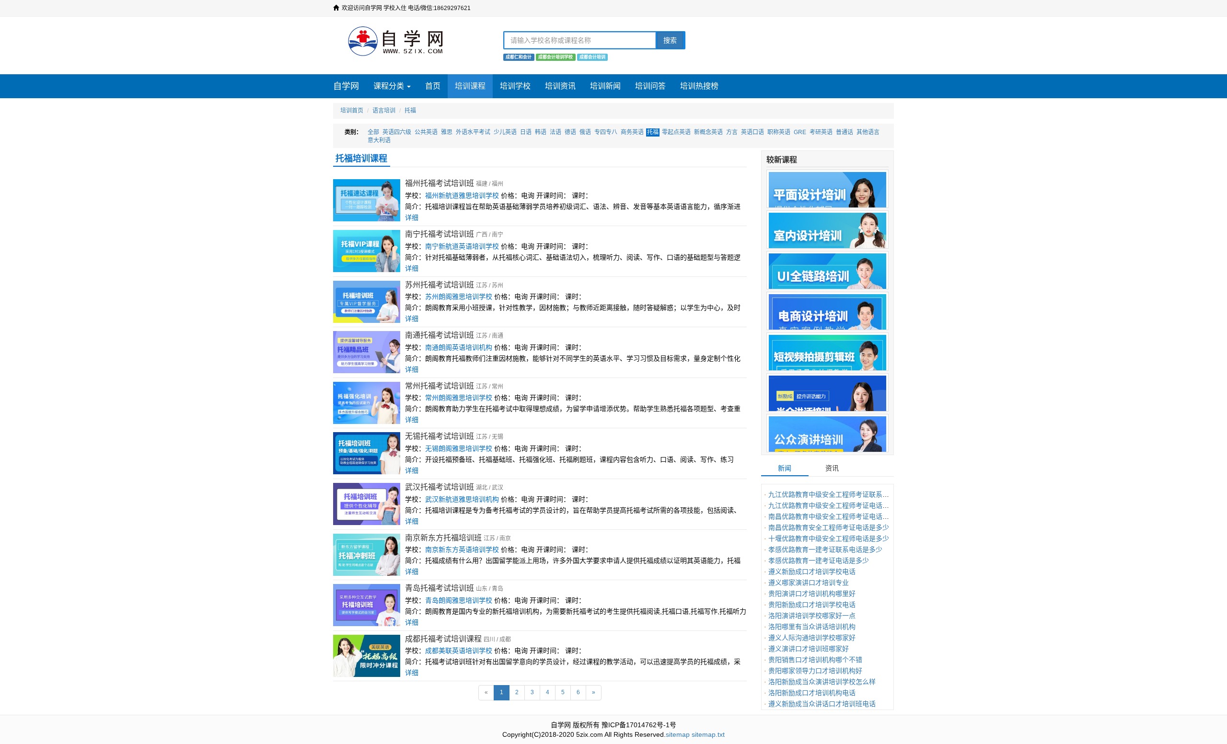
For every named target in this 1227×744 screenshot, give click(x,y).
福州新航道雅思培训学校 (462, 195)
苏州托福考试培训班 (439, 285)
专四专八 (605, 132)
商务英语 (632, 132)
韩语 (540, 132)
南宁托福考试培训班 (439, 234)
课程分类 (389, 86)
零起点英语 (676, 132)
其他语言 (868, 132)
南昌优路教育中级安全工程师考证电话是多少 (835, 516)
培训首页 (351, 110)
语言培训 (383, 110)
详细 (411, 217)
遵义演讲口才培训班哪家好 (808, 648)
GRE (800, 132)
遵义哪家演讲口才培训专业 (808, 582)
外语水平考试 (473, 132)
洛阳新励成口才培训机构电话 (812, 693)
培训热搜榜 (699, 86)
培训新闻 (605, 86)
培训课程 (470, 86)
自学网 (346, 86)
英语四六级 (396, 132)
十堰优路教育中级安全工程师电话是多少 (828, 538)
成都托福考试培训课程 (443, 639)
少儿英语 (505, 132)
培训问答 (650, 86)
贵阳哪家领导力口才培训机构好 (815, 671)
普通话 (844, 132)
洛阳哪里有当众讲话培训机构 (812, 626)
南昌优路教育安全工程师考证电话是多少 (828, 527)
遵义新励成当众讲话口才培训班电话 (822, 704)
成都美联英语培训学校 (458, 650)
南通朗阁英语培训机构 (458, 347)
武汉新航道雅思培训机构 (462, 499)
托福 (410, 110)
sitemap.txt (708, 734)
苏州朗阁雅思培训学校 (458, 296)
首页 (432, 86)
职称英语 (778, 132)
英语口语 (752, 132)
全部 (373, 132)
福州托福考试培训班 (439, 183)
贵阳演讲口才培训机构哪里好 (812, 593)
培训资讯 (560, 86)
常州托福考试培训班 (439, 386)
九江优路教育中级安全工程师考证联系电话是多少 (842, 494)
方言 (732, 132)
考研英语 (821, 132)
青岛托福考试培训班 (439, 588)
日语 (526, 132)
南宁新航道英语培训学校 (462, 246)
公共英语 (426, 132)
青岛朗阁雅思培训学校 (458, 600)
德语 (570, 132)
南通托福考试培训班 (439, 335)
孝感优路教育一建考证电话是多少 (818, 560)
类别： (353, 132)
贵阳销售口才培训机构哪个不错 (815, 660)
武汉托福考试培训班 (439, 487)
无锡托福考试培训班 (439, 436)
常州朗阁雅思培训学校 (458, 397)
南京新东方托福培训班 (443, 538)
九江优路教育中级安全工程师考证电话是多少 (835, 505)
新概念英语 (708, 132)
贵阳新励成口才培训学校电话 (812, 604)
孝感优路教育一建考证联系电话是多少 (825, 549)
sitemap (678, 734)
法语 (555, 132)
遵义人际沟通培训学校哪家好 (812, 637)
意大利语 (379, 140)
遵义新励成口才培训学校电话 (812, 571)
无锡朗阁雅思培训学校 (458, 448)
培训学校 (515, 86)
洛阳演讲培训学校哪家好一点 (812, 615)
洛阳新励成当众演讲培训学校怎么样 (822, 682)
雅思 (446, 132)
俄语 (585, 132)
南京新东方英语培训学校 (462, 549)
